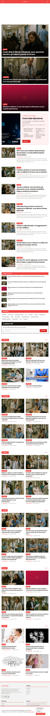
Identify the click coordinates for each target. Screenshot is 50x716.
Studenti (28, 692)
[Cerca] (47, 2)
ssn (26, 314)
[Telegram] (8, 697)
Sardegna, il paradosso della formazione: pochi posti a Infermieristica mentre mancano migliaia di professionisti (37, 500)
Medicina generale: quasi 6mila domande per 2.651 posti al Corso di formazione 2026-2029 (11, 362)
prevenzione (10, 314)
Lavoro (27, 693)
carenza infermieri (25, 316)
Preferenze (40, 708)
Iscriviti (26, 141)
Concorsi (28, 690)
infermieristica (15, 319)
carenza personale (34, 316)
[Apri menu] (3, 2)
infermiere (31, 314)
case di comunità (5, 316)
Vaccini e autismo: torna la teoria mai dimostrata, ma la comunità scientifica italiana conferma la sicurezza (30, 189)
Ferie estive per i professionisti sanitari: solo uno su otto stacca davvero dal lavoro (36, 532)
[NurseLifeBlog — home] (25, 2)
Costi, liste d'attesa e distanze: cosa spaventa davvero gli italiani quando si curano (12, 590)
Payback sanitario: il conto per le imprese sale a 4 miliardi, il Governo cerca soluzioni (37, 615)
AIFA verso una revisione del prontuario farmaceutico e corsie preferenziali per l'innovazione (31, 153)
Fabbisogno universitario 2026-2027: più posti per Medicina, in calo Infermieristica (13, 500)
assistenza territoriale (19, 314)
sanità (12, 316)
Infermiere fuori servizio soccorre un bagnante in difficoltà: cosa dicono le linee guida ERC (32, 208)
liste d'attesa (17, 316)
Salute (3, 703)
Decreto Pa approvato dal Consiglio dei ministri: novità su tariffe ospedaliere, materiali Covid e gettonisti (12, 558)
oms (21, 319)
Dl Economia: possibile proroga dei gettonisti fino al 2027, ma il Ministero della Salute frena (36, 558)
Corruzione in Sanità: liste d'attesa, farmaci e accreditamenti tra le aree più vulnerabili (12, 418)
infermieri (4, 314)
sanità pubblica (42, 314)
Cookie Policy (31, 711)
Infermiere (28, 688)
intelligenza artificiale (6, 319)
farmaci (36, 314)
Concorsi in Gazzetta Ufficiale (34, 386)
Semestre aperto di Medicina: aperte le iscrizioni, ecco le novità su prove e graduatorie (36, 474)
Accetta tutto (40, 713)
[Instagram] (5, 697)
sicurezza (25, 319)
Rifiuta (38, 711)
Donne (3, 705)
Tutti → (46, 339)
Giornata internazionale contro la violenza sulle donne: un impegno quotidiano (35, 648)
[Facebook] (3, 697)
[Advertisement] (25, 13)
